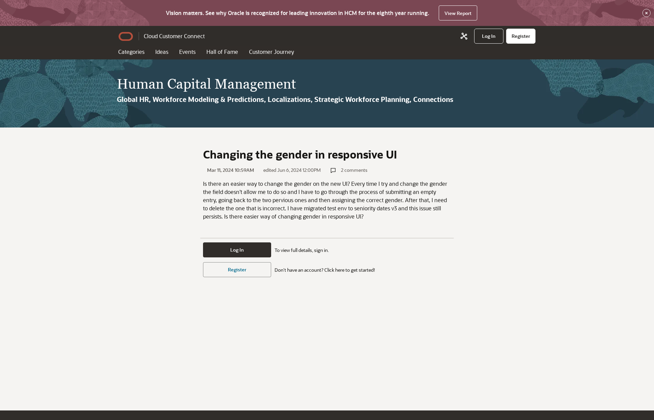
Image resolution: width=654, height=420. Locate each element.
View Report (458, 13)
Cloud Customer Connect (174, 36)
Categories (131, 51)
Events (187, 51)
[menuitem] (488, 36)
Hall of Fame (222, 51)
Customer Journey (271, 51)
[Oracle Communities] (464, 36)
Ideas (161, 51)
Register (237, 269)
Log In (237, 249)
